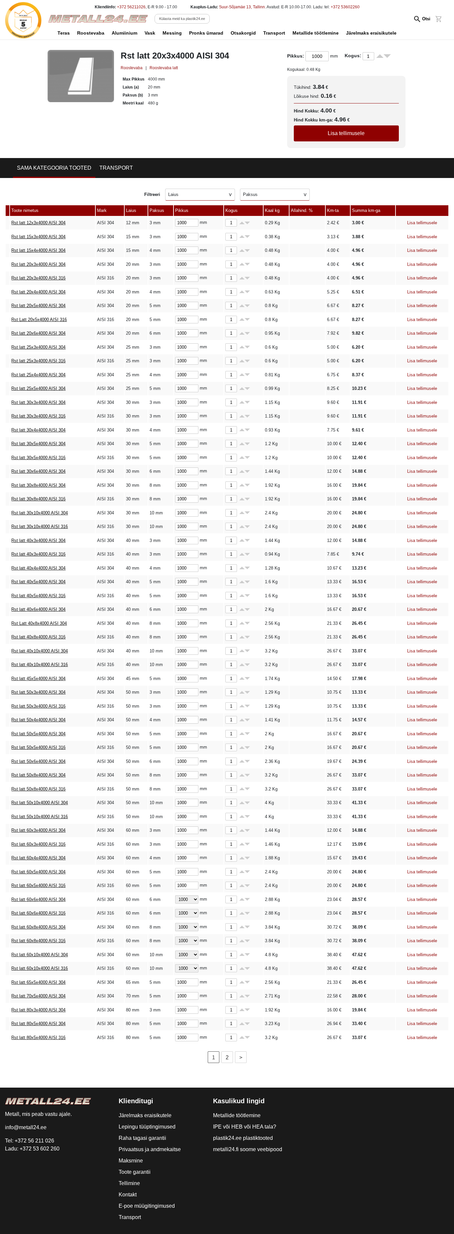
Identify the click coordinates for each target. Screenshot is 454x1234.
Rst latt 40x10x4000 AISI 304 (39, 650)
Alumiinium (124, 33)
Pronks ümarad (206, 33)
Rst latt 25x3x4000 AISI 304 (38, 347)
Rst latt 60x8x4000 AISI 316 (38, 940)
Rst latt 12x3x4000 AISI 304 (38, 222)
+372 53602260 (345, 7)
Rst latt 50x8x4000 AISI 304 (38, 775)
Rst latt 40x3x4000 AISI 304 (38, 540)
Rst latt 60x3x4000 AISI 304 (38, 830)
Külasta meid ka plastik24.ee (182, 19)
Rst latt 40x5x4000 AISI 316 (38, 595)
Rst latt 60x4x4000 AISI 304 (38, 857)
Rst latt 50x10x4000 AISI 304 (39, 802)
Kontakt (128, 1194)
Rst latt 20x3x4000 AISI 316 (38, 277)
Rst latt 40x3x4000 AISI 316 (38, 554)
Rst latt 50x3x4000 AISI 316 (38, 706)
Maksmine (131, 1160)
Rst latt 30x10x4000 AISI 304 (39, 512)
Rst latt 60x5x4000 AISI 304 (38, 871)
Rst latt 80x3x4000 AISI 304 (38, 1009)
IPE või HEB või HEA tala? (244, 1127)
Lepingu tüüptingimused (147, 1127)
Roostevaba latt (164, 68)
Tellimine (129, 1183)
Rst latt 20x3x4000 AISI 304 (38, 264)
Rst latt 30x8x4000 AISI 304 (38, 485)
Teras (63, 33)
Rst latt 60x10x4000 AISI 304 (39, 954)
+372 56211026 (131, 7)
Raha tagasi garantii (142, 1138)
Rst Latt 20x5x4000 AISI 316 (39, 319)
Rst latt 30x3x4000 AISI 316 (38, 416)
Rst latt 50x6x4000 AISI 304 (38, 761)
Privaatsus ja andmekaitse (150, 1149)
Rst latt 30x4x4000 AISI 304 (38, 430)
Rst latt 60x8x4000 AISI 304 (38, 927)
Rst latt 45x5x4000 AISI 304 (38, 678)
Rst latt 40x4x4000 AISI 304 (38, 568)
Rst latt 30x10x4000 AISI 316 (39, 526)
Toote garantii (135, 1172)
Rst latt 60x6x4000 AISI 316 (38, 913)
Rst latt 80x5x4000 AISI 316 (38, 1037)
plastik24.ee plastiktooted (243, 1138)
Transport (274, 33)
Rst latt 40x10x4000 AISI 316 (39, 664)
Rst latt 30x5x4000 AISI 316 (38, 457)
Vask (150, 33)
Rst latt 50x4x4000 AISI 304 (38, 719)
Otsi (426, 18)
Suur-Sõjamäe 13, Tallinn (242, 7)
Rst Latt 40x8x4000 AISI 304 (39, 623)
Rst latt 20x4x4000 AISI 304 (38, 291)
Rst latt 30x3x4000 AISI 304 (38, 402)
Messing (172, 33)
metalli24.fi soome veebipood (247, 1149)
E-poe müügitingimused (147, 1206)
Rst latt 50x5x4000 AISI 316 (38, 747)
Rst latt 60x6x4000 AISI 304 (38, 899)
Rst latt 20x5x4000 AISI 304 (38, 305)
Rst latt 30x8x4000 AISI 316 (38, 498)
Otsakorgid (243, 33)
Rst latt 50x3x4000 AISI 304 (38, 692)
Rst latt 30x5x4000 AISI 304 (38, 443)
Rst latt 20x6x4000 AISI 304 (38, 333)
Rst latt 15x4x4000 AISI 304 (38, 250)
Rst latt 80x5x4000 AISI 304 (38, 1023)
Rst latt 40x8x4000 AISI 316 (38, 636)
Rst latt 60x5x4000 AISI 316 (38, 885)
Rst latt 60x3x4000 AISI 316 (38, 844)
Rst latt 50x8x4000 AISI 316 (38, 789)
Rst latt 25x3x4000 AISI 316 (38, 360)
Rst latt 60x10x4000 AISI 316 (39, 968)
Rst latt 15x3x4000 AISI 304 (38, 236)
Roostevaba (90, 33)
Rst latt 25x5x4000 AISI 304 (38, 388)
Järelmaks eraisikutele (371, 33)
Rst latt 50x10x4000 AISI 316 (39, 816)
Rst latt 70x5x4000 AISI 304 (38, 995)
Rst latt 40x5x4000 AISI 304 (38, 581)
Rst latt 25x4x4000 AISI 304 (38, 374)
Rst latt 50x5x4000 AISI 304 (38, 733)
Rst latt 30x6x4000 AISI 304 (38, 471)
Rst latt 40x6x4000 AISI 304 (38, 609)
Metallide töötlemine (315, 33)
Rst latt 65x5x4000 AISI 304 (38, 982)
